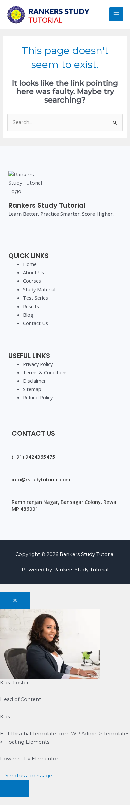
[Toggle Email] (14, 788)
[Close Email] (15, 600)
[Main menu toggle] (116, 14)
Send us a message (28, 776)
